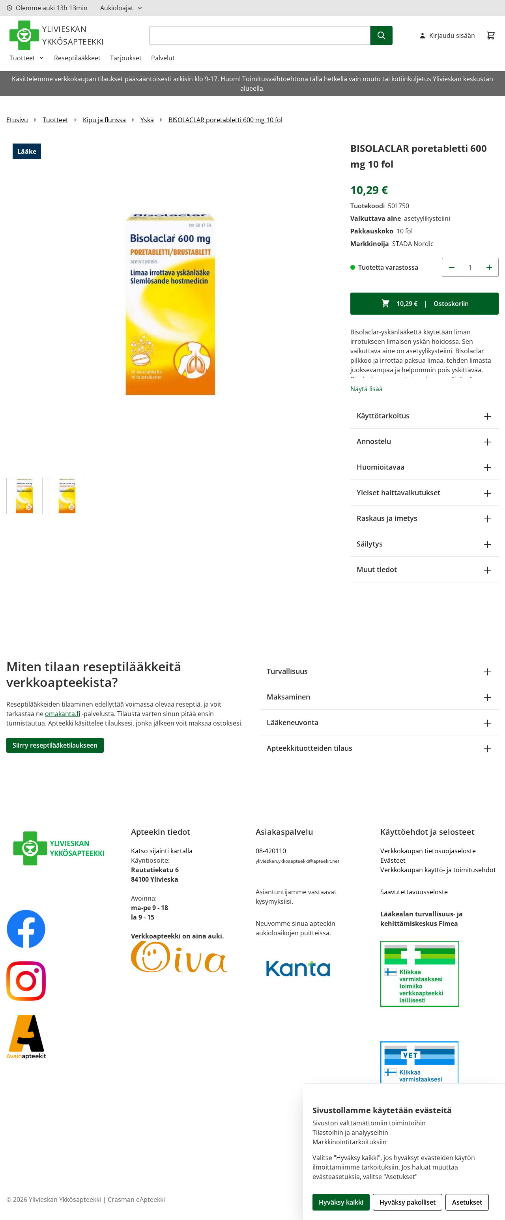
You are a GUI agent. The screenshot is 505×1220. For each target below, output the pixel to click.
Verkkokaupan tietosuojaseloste (428, 851)
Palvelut (163, 58)
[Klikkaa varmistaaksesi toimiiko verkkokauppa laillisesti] (439, 974)
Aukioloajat (116, 8)
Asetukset (467, 1202)
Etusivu (17, 120)
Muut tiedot (377, 569)
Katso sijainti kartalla (162, 851)
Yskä (147, 120)
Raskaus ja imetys (387, 518)
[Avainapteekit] (65, 1036)
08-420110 (271, 851)
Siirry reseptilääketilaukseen (55, 745)
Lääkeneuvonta (292, 722)
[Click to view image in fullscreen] (170, 304)
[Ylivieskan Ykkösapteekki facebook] (65, 929)
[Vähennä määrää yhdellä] (451, 267)
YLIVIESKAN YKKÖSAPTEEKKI (73, 35)
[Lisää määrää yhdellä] (489, 267)
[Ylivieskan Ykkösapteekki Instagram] (65, 981)
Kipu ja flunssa (104, 120)
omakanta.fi (62, 713)
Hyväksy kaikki (341, 1202)
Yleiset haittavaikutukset (398, 492)
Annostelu (374, 441)
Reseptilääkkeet (77, 58)
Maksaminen (288, 696)
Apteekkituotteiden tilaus (309, 748)
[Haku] (381, 35)
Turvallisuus (287, 671)
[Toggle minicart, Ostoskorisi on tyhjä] (490, 35)
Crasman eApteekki (136, 1199)
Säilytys (370, 543)
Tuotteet (22, 58)
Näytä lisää (366, 388)
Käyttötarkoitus (383, 415)
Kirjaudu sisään (452, 35)
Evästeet (393, 860)
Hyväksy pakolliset (408, 1202)
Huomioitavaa (380, 467)
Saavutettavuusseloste (414, 892)
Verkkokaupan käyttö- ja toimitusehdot (438, 870)
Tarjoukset (126, 58)
